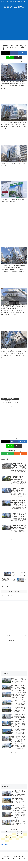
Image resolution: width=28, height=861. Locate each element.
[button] (18, 57)
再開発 (9, 398)
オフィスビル (15, 398)
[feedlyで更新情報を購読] (7, 453)
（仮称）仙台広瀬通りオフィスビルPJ (10, 402)
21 (10, 839)
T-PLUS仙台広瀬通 (6, 400)
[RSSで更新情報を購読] (20, 453)
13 (6, 837)
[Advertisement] (14, 26)
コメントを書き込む (14, 591)
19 (3, 839)
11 (24, 835)
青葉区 (4, 398)
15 (13, 837)
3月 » (6, 844)
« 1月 (2, 844)
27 (6, 840)
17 (21, 837)
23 (17, 839)
